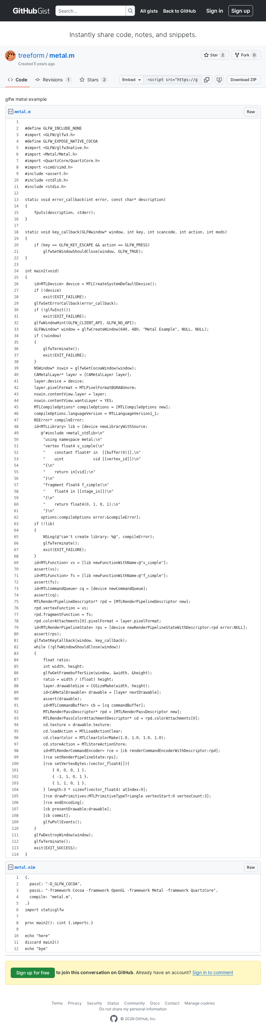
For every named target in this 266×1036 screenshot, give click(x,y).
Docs (155, 1003)
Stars (96, 79)
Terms (57, 1003)
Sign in (214, 10)
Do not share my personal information (133, 1009)
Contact (172, 1003)
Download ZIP (244, 79)
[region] (133, 488)
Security (94, 1003)
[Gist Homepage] (31, 11)
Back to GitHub (179, 11)
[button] (206, 79)
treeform (31, 55)
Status (113, 1003)
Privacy (75, 1003)
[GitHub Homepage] (114, 1019)
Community (134, 1003)
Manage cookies (200, 1003)
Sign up (240, 10)
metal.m (62, 55)
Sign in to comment (212, 972)
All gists (149, 11)
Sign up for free (32, 972)
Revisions (56, 79)
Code (21, 79)
